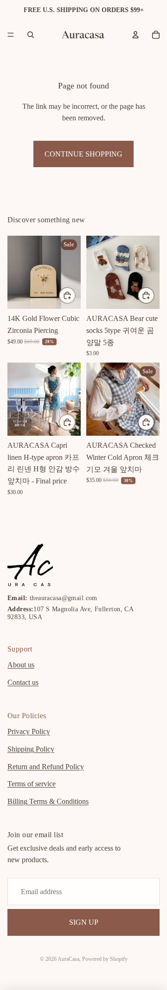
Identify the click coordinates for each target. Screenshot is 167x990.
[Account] (135, 35)
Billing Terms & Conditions (48, 801)
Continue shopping (83, 154)
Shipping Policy (30, 749)
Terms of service (31, 784)
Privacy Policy (28, 731)
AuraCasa (68, 959)
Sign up (83, 922)
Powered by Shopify (105, 959)
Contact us (23, 682)
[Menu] (10, 34)
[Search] (30, 35)
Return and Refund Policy (45, 766)
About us (20, 665)
